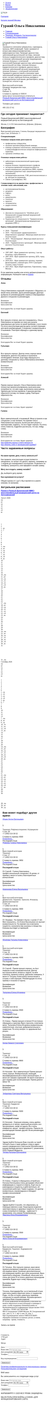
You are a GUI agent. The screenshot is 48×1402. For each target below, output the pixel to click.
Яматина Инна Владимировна (15, 1215)
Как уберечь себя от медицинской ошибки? (18, 445)
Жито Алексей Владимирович (15, 1239)
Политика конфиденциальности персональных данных (23, 1367)
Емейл (30, 274)
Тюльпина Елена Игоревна (14, 992)
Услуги (8, 3)
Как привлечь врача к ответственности (17, 443)
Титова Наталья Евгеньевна (14, 1152)
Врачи (7, 5)
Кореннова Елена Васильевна (15, 889)
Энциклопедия (11, 9)
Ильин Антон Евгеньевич (13, 819)
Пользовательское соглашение (14, 1369)
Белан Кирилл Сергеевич (13, 1043)
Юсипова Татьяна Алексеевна (15, 940)
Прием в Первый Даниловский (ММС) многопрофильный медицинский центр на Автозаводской (20, 493)
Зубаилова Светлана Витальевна (17, 1094)
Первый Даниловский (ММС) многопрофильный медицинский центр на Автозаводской (23, 99)
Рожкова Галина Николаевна (15, 843)
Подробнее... (8, 839)
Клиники (8, 7)
